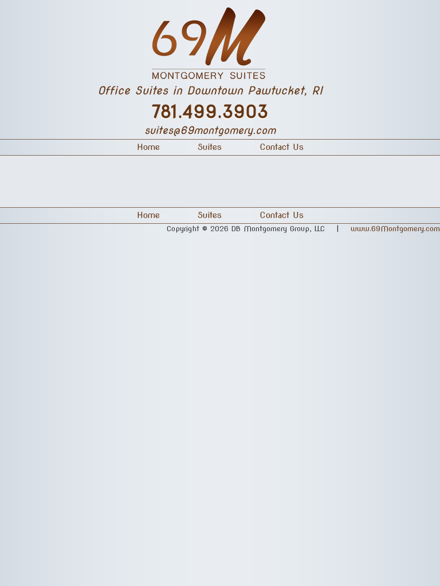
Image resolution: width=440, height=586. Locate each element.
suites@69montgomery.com (210, 130)
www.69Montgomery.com (395, 228)
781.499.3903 (210, 111)
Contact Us (282, 215)
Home (148, 215)
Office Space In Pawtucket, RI (220, 42)
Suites (210, 215)
